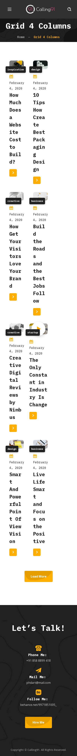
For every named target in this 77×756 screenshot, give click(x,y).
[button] (69, 9)
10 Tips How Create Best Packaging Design (39, 132)
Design (35, 69)
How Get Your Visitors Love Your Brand (15, 256)
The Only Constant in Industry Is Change (38, 382)
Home (21, 37)
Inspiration (15, 69)
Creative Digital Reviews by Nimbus (15, 387)
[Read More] (13, 173)
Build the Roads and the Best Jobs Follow (39, 263)
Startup (32, 332)
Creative (13, 201)
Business (37, 201)
